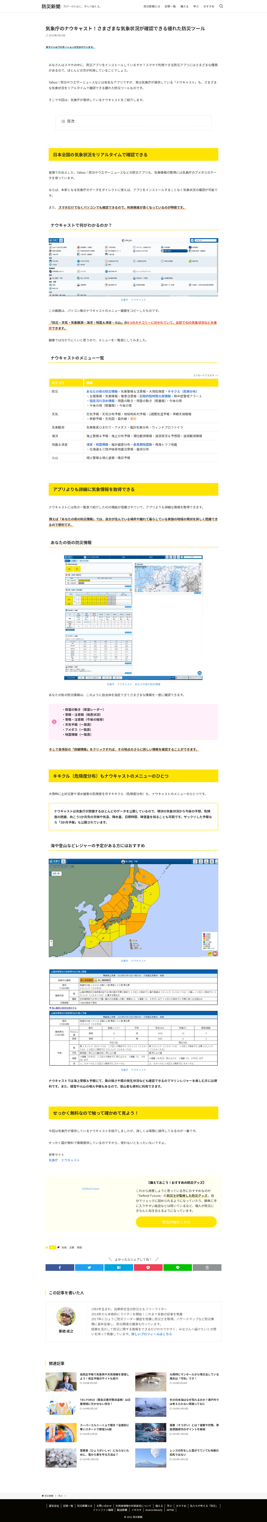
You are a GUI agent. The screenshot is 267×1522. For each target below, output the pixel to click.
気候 (64, 1247)
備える (159, 1506)
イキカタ (136, 1510)
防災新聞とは (84, 1506)
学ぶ (52, 1247)
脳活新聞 (122, 1510)
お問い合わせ (104, 1506)
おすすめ (181, 1506)
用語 (79, 1247)
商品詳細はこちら (176, 1221)
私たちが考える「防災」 (204, 1506)
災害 (71, 1247)
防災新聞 (51, 6)
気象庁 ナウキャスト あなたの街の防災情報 (133, 684)
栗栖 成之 (66, 1331)
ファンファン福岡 (103, 1510)
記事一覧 (68, 1506)
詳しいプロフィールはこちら (151, 1334)
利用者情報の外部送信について (133, 1506)
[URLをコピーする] (207, 1267)
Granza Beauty (153, 1510)
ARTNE (170, 1510)
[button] (60, 1267)
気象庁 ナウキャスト (133, 300)
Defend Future (90, 1188)
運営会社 (54, 1506)
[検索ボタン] (221, 6)
